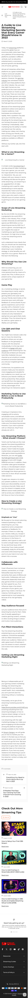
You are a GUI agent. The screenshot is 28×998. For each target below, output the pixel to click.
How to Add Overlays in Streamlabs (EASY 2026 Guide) (13, 871)
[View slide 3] (15, 932)
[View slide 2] (13, 932)
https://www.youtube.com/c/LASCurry (15, 707)
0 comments (6, 769)
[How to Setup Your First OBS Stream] (14, 829)
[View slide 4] (17, 932)
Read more (5, 846)
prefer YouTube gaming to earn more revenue (12, 458)
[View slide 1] (11, 932)
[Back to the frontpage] (2, 15)
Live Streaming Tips (8, 15)
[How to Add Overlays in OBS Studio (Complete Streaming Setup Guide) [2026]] (14, 886)
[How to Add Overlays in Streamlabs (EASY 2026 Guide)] (14, 857)
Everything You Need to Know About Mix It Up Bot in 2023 (15, 779)
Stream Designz (9, 732)
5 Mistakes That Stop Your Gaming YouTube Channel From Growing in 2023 (12, 793)
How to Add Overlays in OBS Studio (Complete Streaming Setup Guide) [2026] (12, 901)
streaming (12, 48)
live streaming (18, 166)
